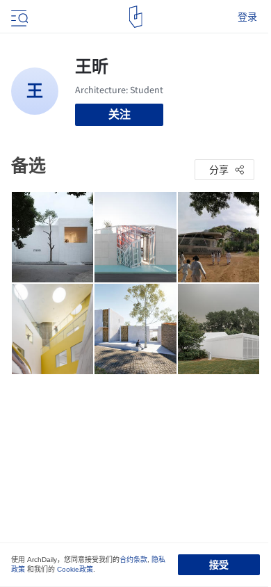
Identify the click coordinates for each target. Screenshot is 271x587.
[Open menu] (18, 16)
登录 (247, 17)
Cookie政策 (75, 569)
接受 (219, 564)
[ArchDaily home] (135, 17)
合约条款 (133, 559)
